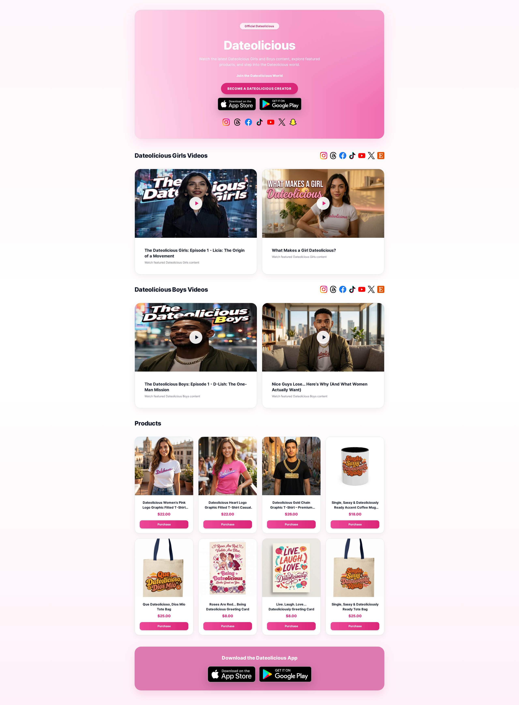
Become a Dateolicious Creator (259, 89)
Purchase (164, 524)
